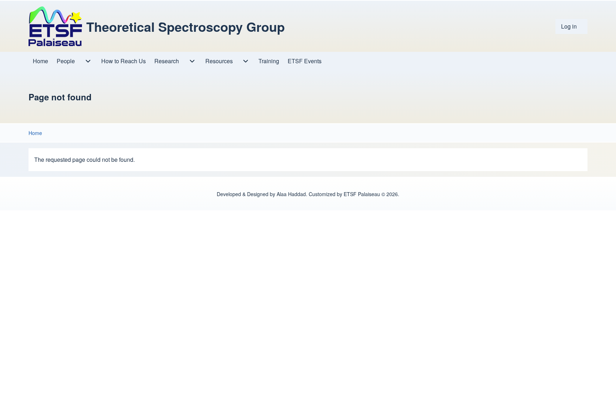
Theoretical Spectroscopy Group (185, 26)
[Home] (55, 26)
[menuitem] (571, 26)
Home (35, 132)
